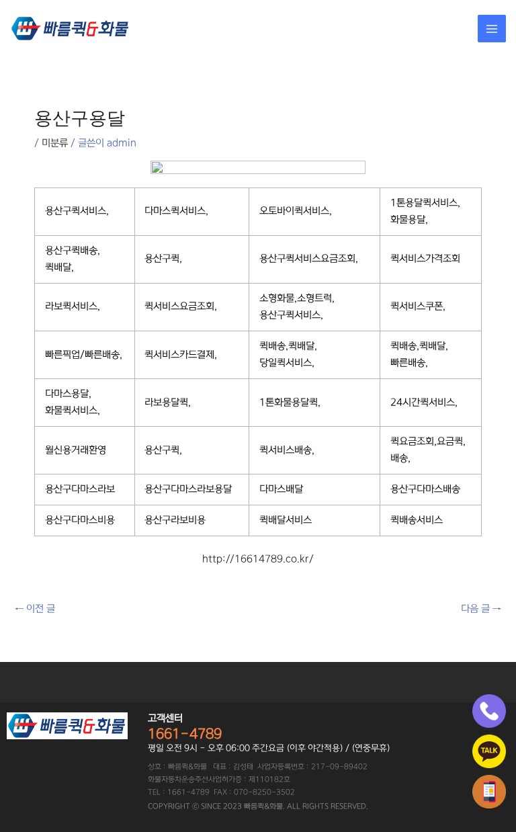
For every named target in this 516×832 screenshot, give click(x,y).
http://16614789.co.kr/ (258, 559)
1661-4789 (185, 733)
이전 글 (35, 609)
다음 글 (481, 609)
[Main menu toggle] (492, 29)
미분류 (55, 143)
